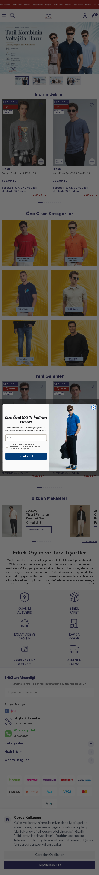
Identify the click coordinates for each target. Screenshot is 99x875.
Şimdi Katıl (26, 456)
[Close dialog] (93, 407)
